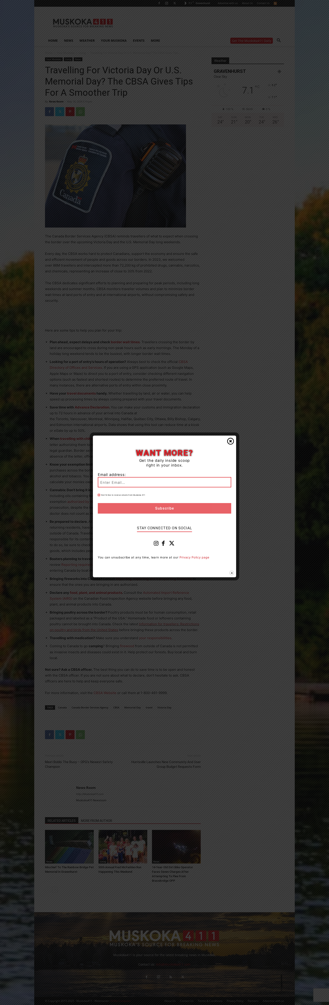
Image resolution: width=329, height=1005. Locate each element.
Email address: (112, 474)
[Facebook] (163, 544)
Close (230, 441)
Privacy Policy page (194, 557)
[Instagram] (156, 544)
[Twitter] (171, 544)
